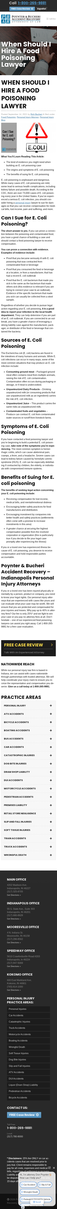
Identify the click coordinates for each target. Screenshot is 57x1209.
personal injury (23, 203)
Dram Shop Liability (17, 772)
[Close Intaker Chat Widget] (54, 1168)
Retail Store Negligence (20, 813)
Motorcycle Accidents (20, 788)
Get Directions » (14, 895)
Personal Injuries (17, 1009)
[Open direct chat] (49, 1168)
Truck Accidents (15, 846)
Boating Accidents (17, 730)
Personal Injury (15, 705)
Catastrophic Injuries (19, 755)
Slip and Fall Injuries (18, 821)
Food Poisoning (8, 117)
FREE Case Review (20, 8)
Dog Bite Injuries (15, 763)
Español (41, 8)
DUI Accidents (13, 780)
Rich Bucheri (36, 114)
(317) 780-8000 (15, 1136)
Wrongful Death (15, 855)
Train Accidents (15, 838)
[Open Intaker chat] (23, 1207)
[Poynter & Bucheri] (21, 19)
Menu (52, 19)
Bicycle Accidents (16, 722)
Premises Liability (15, 805)
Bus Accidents (13, 738)
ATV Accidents (14, 714)
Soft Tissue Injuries (17, 830)
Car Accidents (14, 747)
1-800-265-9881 (32, 3)
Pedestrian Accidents (18, 797)
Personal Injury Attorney (28, 117)
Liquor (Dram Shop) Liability (23, 1085)
